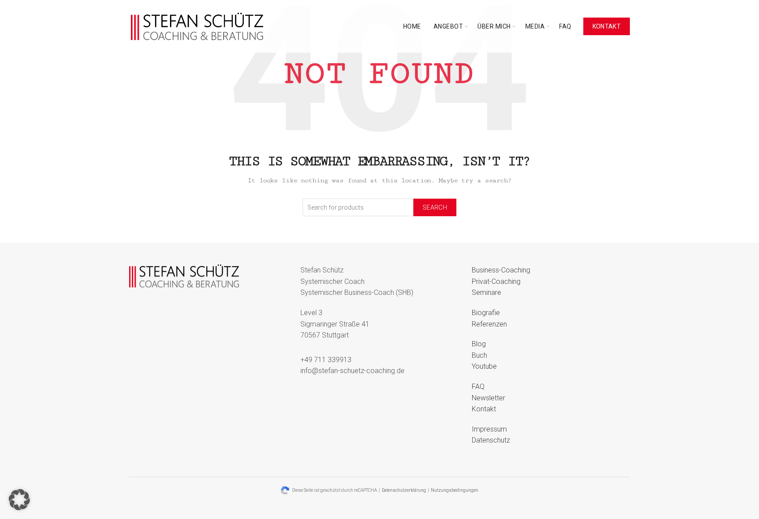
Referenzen (489, 324)
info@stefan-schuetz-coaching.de (352, 371)
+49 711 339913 (325, 360)
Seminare (486, 292)
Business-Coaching (501, 270)
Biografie (486, 312)
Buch (479, 355)
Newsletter (488, 398)
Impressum (489, 429)
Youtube (484, 366)
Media (535, 26)
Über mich (494, 26)
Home (412, 26)
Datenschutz (491, 440)
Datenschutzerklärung (404, 490)
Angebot (448, 26)
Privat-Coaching (496, 281)
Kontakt (607, 26)
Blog (479, 344)
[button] (19, 499)
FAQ (565, 26)
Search (435, 207)
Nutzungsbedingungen (454, 490)
